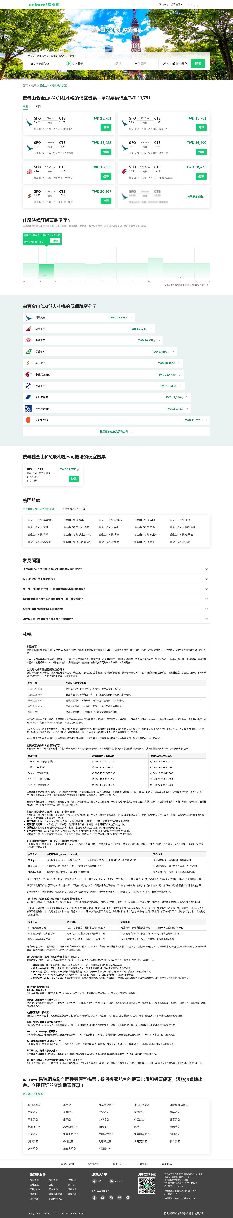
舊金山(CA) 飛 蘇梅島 (110, 520)
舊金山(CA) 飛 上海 (180, 520)
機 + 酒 (71, 1184)
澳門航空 (33, 1141)
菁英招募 (167, 1164)
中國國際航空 (141, 1134)
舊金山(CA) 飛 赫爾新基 (182, 527)
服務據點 (142, 1164)
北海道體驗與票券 (53, 949)
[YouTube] (102, 1197)
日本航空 (33, 1119)
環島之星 (72, 1189)
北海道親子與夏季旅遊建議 (66, 834)
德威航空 (33, 1134)
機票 (33, 85)
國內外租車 (73, 1194)
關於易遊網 (67, 1164)
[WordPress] (119, 1197)
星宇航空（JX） (35, 700)
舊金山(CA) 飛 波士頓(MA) (77, 534)
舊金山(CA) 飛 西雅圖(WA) (77, 541)
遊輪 (51, 1184)
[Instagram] (111, 1197)
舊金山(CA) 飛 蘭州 (109, 527)
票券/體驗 (35, 1189)
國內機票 (53, 1179)
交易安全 (199, 1213)
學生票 (67, 1104)
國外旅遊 (34, 1184)
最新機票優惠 (106, 1104)
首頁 (25, 85)
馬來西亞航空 (70, 1126)
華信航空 (139, 1112)
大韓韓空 (104, 1119)
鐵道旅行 (34, 1194)
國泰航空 (175, 1119)
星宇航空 (104, 1112)
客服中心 (163, 4)
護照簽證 (34, 1198)
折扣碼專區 (34, 1104)
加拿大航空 (69, 1148)
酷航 (136, 1126)
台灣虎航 (104, 1126)
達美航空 (33, 1148)
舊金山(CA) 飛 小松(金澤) (76, 527)
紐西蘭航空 (105, 1148)
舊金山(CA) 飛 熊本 (73, 520)
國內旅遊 (53, 1189)
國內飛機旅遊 (55, 1194)
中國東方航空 (70, 1134)
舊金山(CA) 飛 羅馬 (180, 541)
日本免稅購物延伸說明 (177, 977)
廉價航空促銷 (141, 1104)
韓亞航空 (139, 1119)
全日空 (67, 1119)
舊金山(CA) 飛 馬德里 (39, 541)
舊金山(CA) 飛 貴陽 (38, 534)
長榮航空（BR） (36, 694)
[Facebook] (94, 1197)
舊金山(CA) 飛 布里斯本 (147, 534)
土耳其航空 (140, 1141)
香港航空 (68, 1141)
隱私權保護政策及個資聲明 (177, 1213)
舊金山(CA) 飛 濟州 (109, 541)
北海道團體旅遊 (72, 949)
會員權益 (93, 1164)
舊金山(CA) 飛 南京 (144, 541)
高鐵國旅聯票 (55, 1198)
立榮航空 (175, 1112)
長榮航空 (68, 1112)
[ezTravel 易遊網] (44, 4)
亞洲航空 (175, 1126)
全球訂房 (72, 1179)
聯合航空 (175, 1141)
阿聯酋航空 (105, 1141)
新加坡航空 (34, 1126)
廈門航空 (175, 1134)
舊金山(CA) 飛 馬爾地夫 (40, 520)
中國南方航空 (106, 1134)
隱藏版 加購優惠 (179, 1104)
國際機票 (34, 1179)
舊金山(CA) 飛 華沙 (38, 527)
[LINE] (128, 1197)
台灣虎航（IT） (35, 706)
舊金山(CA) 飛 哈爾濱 (181, 534)
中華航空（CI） (35, 688)
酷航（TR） (33, 712)
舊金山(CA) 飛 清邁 (144, 527)
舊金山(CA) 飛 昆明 (144, 520)
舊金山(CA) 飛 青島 (109, 534)
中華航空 (33, 1112)
